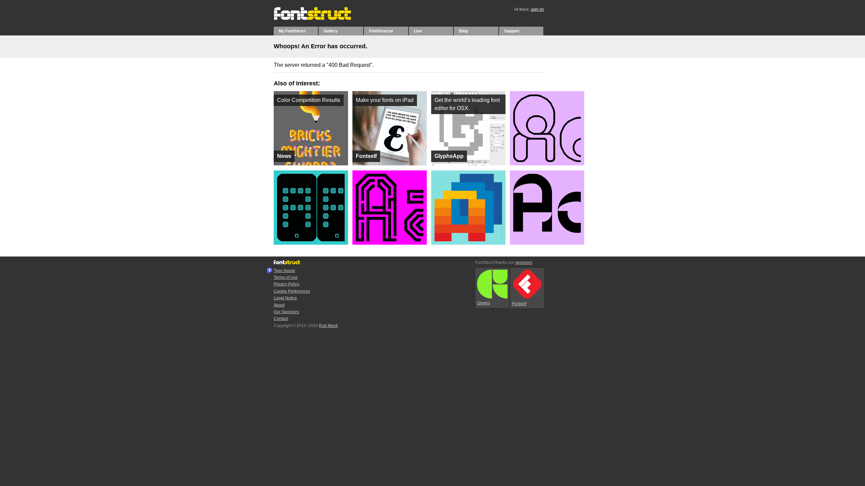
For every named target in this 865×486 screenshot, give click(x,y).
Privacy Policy (286, 284)
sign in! (537, 9)
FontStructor (381, 31)
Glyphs (483, 303)
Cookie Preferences (292, 291)
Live (418, 31)
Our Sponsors (286, 311)
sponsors (523, 262)
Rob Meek (328, 325)
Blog (463, 31)
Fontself (519, 303)
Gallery (331, 31)
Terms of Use (286, 277)
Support (511, 31)
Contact (281, 318)
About (279, 305)
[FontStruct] (319, 18)
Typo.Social (284, 270)
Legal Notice (285, 298)
